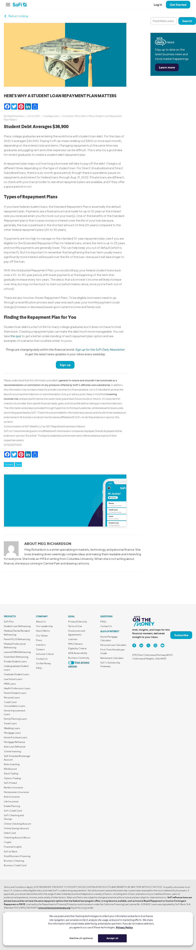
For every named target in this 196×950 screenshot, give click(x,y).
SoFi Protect (10, 782)
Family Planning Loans (15, 718)
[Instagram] (155, 645)
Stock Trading (11, 773)
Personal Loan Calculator (113, 644)
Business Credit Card (15, 865)
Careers (40, 649)
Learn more (167, 67)
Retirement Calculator (112, 658)
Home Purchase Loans (15, 737)
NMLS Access (75, 643)
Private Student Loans (15, 661)
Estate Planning (12, 806)
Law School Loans (13, 679)
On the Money (43, 663)
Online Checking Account (17, 823)
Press (39, 640)
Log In (158, 5)
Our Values (42, 635)
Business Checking (14, 860)
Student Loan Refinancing (17, 626)
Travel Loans (10, 723)
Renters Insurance (13, 787)
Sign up (65, 365)
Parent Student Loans (15, 692)
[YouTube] (162, 645)
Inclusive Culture (45, 654)
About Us (41, 621)
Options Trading (12, 778)
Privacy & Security (77, 621)
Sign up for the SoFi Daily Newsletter (100, 349)
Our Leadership (44, 626)
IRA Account (10, 768)
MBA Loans (10, 683)
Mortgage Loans (12, 732)
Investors (41, 644)
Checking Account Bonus (17, 837)
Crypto (7, 842)
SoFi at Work (10, 851)
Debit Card (10, 832)
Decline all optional (81, 938)
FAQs (39, 668)
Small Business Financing (17, 856)
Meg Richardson (15, 116)
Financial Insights (13, 846)
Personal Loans (12, 697)
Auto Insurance (12, 796)
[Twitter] (148, 645)
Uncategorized (51, 116)
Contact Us (42, 658)
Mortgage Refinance (14, 742)
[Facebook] (134, 645)
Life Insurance (11, 801)
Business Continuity (78, 657)
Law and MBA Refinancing (17, 652)
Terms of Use (75, 626)
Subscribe (181, 635)
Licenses (73, 639)
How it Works (43, 630)
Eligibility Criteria (77, 648)
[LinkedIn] (141, 645)
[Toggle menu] (9, 4)
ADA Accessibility (77, 653)
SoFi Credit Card (13, 810)
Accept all (112, 938)
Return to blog (18, 16)
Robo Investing (12, 764)
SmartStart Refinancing (16, 656)
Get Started (178, 5)
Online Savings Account (16, 828)
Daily (18, 464)
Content (9, 464)
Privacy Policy (124, 927)
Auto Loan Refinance (14, 746)
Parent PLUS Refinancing (17, 639)
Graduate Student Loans (16, 674)
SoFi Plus (9, 621)
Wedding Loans (12, 728)
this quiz (15, 336)
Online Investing (12, 751)
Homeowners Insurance (16, 792)
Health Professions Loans (17, 688)
